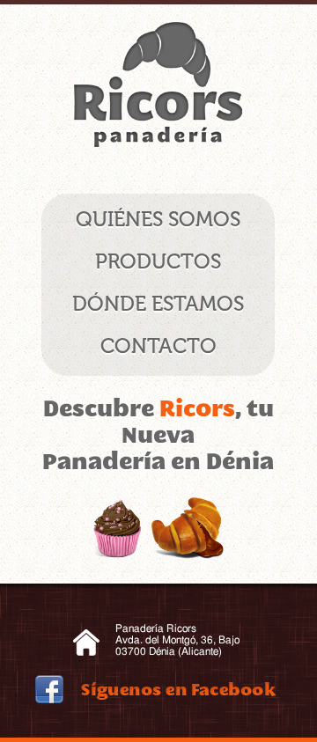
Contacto (158, 346)
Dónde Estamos (158, 303)
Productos (158, 261)
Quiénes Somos (158, 219)
